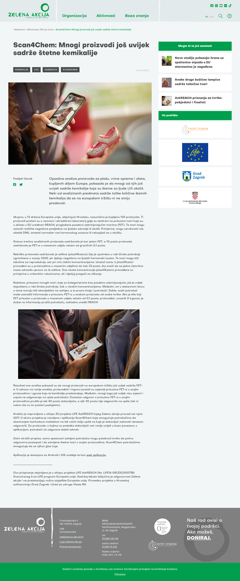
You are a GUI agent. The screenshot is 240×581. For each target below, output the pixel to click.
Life (36, 70)
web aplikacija (96, 455)
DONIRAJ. (199, 538)
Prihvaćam (120, 574)
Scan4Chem (70, 70)
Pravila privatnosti (70, 547)
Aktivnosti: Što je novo (40, 30)
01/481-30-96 (110, 539)
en (212, 17)
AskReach (51, 70)
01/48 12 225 (109, 547)
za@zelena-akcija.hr (72, 537)
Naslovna (19, 30)
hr (206, 17)
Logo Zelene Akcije (71, 542)
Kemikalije (21, 70)
